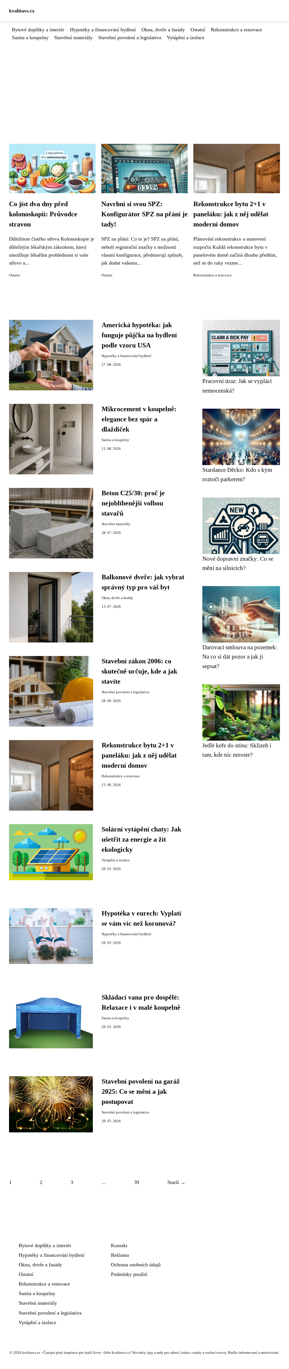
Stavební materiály (73, 37)
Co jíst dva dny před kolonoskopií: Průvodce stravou (43, 214)
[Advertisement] (144, 83)
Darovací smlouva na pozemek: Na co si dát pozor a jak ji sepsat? (239, 656)
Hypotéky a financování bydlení (103, 29)
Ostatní (198, 29)
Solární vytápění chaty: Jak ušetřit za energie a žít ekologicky (141, 839)
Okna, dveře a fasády (163, 29)
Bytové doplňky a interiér (38, 29)
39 (136, 1182)
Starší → (176, 1182)
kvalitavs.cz (21, 11)
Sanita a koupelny (30, 37)
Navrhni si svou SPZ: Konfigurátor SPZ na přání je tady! (144, 214)
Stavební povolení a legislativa (129, 37)
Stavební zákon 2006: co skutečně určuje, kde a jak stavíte (139, 671)
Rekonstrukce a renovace (236, 29)
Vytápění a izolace (185, 37)
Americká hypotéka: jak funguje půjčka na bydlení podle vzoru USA (139, 335)
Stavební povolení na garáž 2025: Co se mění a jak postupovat (141, 1091)
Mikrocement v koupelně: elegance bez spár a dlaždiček (139, 419)
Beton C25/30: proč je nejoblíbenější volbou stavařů (133, 503)
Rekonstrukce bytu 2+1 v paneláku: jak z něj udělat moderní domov (230, 214)
